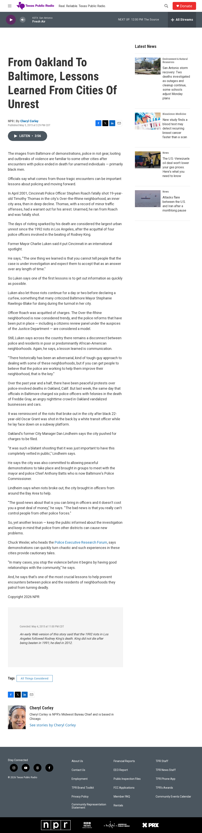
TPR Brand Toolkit (83, 787)
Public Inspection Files (127, 778)
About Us (77, 761)
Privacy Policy (80, 796)
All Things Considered (35, 678)
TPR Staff (162, 761)
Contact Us (78, 770)
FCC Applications (124, 787)
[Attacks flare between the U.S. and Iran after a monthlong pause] (148, 198)
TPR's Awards (164, 787)
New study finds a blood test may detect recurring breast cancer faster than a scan (175, 128)
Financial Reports (124, 761)
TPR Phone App (165, 778)
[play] (11, 20)
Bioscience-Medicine (174, 114)
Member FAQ (122, 796)
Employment (80, 778)
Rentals (118, 805)
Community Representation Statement (89, 806)
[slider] (29, 20)
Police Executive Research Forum (81, 542)
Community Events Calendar (173, 796)
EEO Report (121, 770)
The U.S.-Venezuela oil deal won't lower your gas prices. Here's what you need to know (176, 167)
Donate (186, 6)
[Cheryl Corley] (17, 717)
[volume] (22, 19)
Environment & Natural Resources (175, 60)
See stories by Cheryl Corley (53, 725)
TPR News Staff (166, 770)
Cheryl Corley (29, 121)
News (166, 152)
